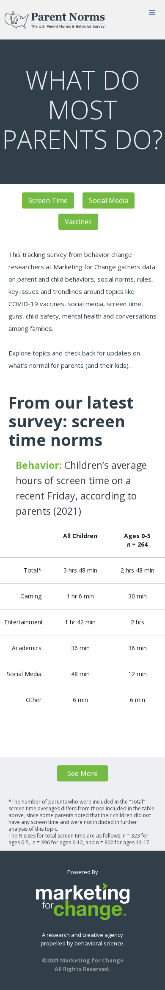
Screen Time (48, 200)
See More (82, 773)
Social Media (108, 200)
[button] (152, 12)
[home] (52, 19)
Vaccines (78, 221)
